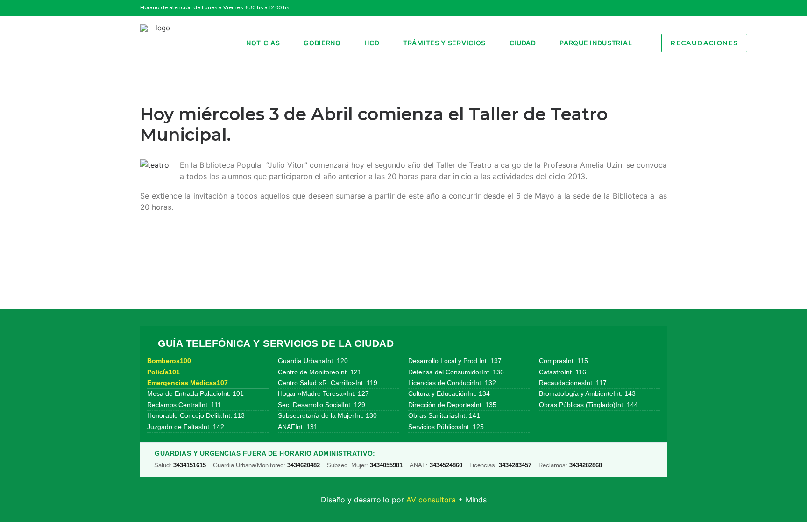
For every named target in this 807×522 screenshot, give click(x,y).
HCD (371, 43)
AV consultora (431, 499)
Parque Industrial (595, 43)
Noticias (263, 43)
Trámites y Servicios (444, 43)
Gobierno (322, 43)
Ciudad (523, 43)
